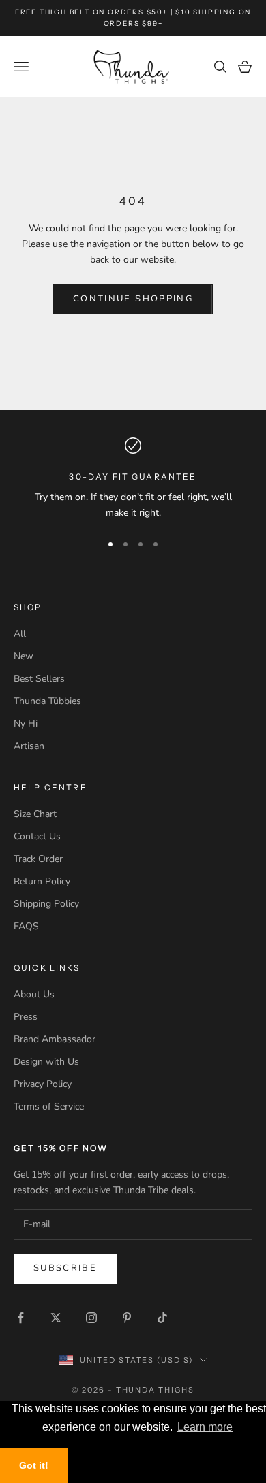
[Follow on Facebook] (20, 1317)
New (23, 656)
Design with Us (46, 1061)
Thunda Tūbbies (47, 701)
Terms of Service (49, 1106)
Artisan (29, 745)
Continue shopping (133, 299)
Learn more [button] (205, 1427)
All (20, 633)
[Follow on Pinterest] (127, 1317)
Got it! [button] (33, 1465)
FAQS (26, 926)
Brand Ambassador (54, 1039)
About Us (34, 994)
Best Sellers (39, 678)
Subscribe (65, 1268)
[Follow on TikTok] (162, 1317)
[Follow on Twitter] (56, 1317)
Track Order (38, 858)
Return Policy (42, 881)
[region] (133, 479)
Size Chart (35, 813)
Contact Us (37, 836)
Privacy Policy (43, 1084)
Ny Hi (26, 723)
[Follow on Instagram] (91, 1317)
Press (26, 1016)
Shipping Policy (46, 903)
